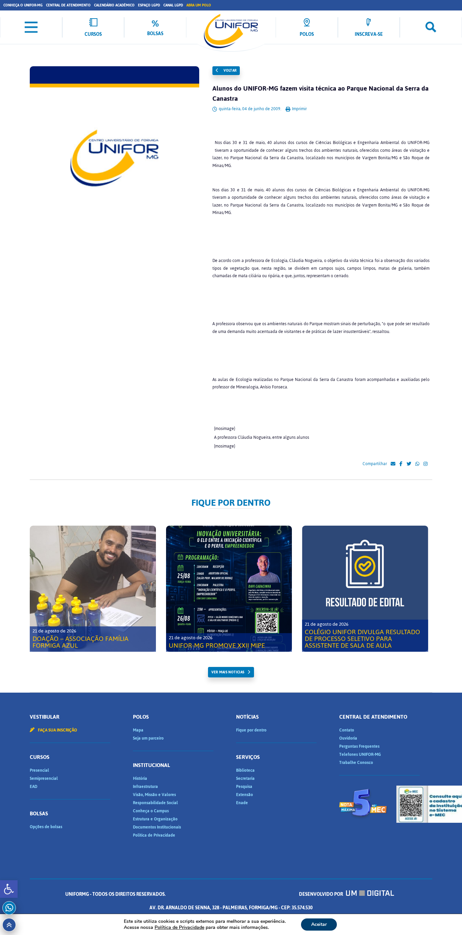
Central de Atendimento (68, 5)
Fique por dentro (251, 730)
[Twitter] (409, 464)
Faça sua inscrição (57, 730)
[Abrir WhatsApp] (445, 918)
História (140, 778)
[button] (9, 889)
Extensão (244, 795)
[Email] (393, 464)
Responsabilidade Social (155, 803)
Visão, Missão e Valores (154, 795)
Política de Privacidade (154, 835)
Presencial (39, 770)
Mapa (138, 730)
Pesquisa (244, 787)
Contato (346, 730)
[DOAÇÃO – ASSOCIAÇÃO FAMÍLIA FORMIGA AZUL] (93, 589)
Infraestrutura (145, 787)
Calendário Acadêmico (114, 5)
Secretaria (245, 778)
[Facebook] (401, 464)
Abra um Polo (198, 5)
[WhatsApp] (417, 464)
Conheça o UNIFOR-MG (23, 5)
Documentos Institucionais (157, 827)
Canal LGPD (173, 5)
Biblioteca (245, 770)
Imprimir (299, 109)
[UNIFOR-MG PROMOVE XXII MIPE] (229, 589)
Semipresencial (44, 778)
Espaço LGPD (149, 5)
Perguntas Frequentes (359, 746)
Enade (242, 803)
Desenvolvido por (321, 894)
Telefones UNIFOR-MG (360, 754)
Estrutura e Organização (155, 819)
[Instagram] (425, 464)
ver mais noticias (227, 672)
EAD (33, 787)
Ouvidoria (348, 738)
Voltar (230, 70)
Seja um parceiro (148, 738)
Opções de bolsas (46, 827)
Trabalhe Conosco (356, 763)
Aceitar (319, 924)
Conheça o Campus (151, 811)
